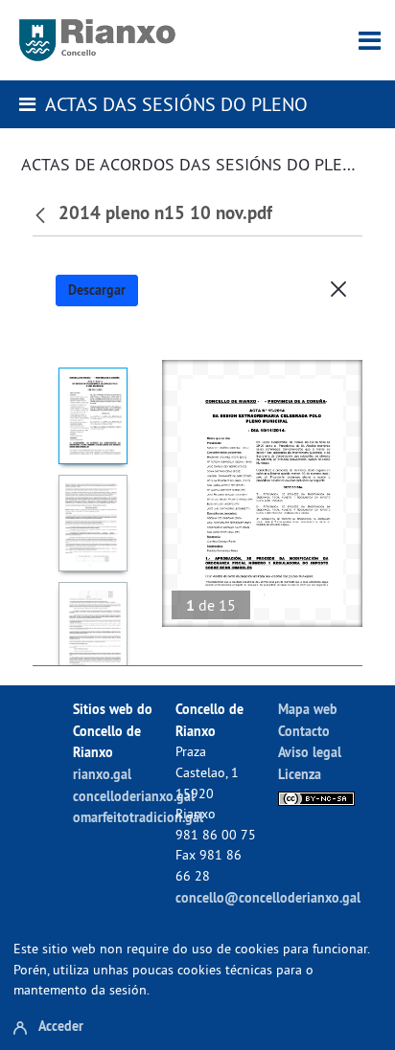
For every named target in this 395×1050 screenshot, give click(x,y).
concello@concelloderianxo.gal (267, 897)
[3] (92, 630)
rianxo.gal (102, 774)
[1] (92, 416)
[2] (92, 523)
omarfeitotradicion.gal (138, 817)
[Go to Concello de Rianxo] (97, 40)
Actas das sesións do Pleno (176, 104)
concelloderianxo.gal (134, 796)
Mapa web (307, 709)
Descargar (97, 290)
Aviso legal (309, 752)
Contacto (304, 731)
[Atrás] (43, 213)
